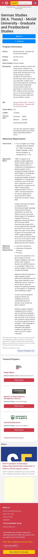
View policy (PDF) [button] (10, 546)
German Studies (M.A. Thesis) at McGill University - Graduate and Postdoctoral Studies (24, 104)
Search (30, 3)
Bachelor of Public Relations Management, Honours (14, 397)
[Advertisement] (19, 489)
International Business (12, 422)
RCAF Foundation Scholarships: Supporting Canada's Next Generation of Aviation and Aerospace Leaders (18, 466)
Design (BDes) (9, 372)
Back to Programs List (26, 351)
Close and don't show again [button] (19, 552)
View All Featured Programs (14, 438)
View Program (19, 380)
